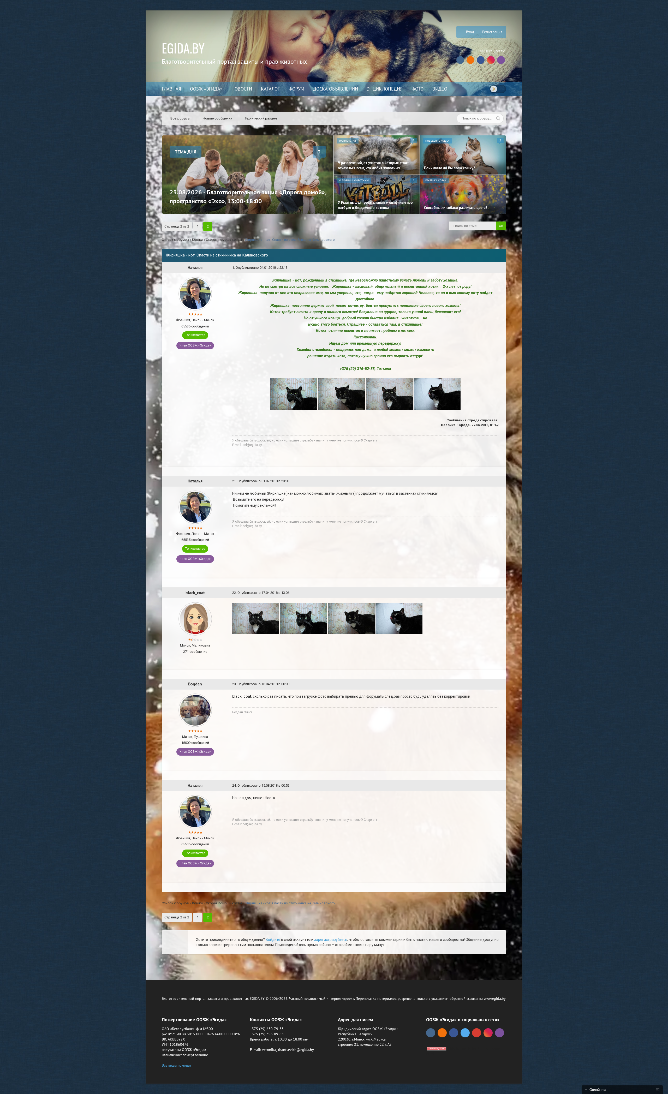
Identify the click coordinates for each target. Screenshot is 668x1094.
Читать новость (334, 603)
